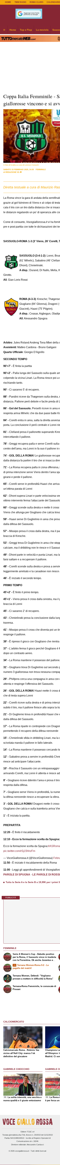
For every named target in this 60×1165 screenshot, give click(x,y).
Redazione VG (13, 172)
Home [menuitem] (13, 29)
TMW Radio (20, 2)
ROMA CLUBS (36, 2)
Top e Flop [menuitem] (26, 29)
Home (8, 2)
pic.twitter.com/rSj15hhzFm (19, 851)
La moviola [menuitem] (42, 29)
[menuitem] (4, 29)
